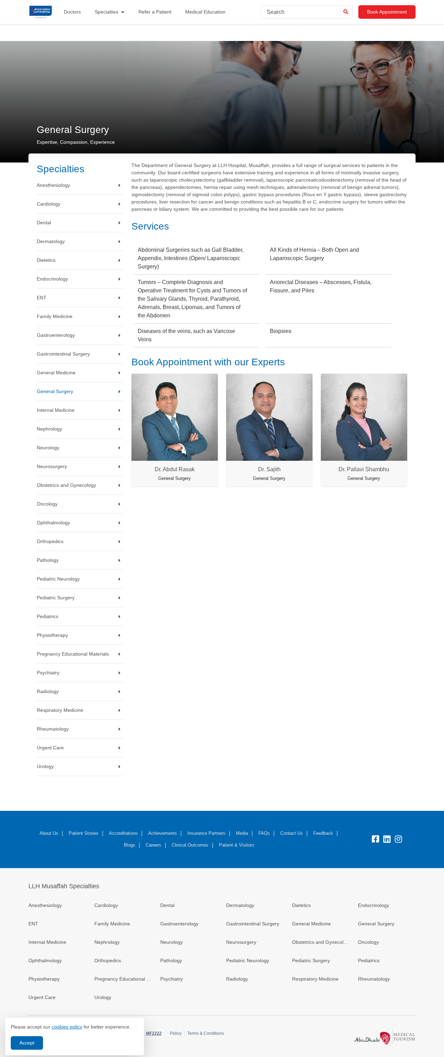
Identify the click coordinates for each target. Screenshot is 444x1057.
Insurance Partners (206, 833)
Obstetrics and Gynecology (321, 942)
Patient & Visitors (236, 845)
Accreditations (123, 833)
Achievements (162, 833)
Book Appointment (387, 12)
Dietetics (301, 905)
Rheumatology (374, 979)
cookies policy (67, 1027)
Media (242, 833)
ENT (33, 923)
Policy (175, 1033)
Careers (153, 845)
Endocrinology (373, 905)
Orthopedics (107, 960)
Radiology (237, 979)
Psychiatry (171, 979)
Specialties (106, 12)
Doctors (72, 12)
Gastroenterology (179, 923)
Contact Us (291, 833)
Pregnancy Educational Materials (123, 979)
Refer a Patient (154, 12)
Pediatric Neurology (247, 960)
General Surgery (376, 923)
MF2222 (154, 1033)
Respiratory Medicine (315, 979)
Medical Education (205, 12)
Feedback (323, 833)
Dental (167, 905)
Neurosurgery (241, 942)
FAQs (264, 833)
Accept (26, 1043)
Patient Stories (84, 833)
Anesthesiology (45, 905)
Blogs (129, 845)
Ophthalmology (45, 960)
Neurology (171, 942)
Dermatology (240, 905)
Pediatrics (368, 960)
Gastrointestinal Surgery (252, 923)
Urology (102, 997)
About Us (49, 833)
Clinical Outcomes (190, 845)
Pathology (171, 960)
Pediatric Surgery (311, 960)
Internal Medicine (47, 942)
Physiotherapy (44, 979)
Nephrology (107, 942)
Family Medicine (112, 923)
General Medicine (311, 923)
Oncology (368, 942)
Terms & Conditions (205, 1033)
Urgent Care (42, 997)
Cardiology (106, 905)
